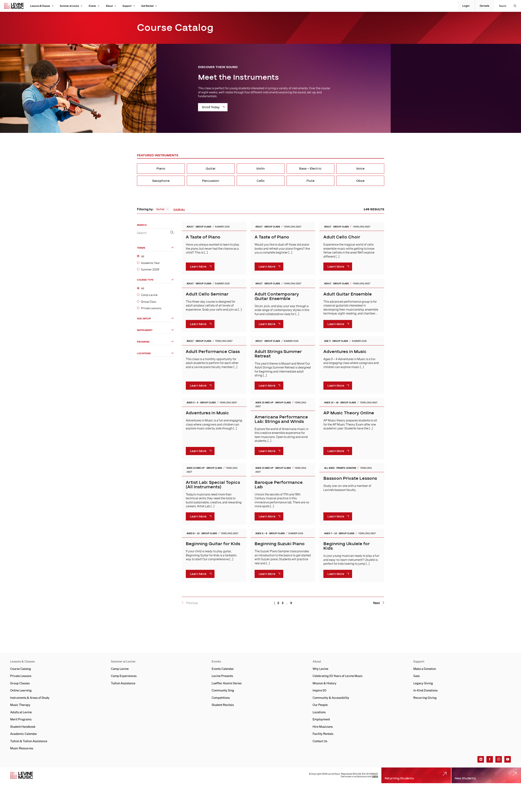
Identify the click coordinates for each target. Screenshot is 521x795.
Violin (260, 168)
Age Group (144, 318)
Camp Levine (149, 295)
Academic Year (150, 263)
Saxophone (161, 181)
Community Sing (223, 690)
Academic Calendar (23, 733)
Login (466, 6)
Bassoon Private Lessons (350, 478)
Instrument (144, 330)
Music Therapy (20, 704)
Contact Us (320, 741)
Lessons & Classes (40, 6)
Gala (416, 675)
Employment (321, 719)
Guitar (211, 168)
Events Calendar (223, 668)
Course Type (145, 280)
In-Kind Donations (425, 690)
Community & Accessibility (331, 697)
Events (92, 6)
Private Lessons (151, 308)
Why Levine (320, 668)
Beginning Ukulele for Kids (346, 546)
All (142, 256)
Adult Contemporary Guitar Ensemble (277, 296)
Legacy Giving (423, 683)
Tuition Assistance (123, 683)
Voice (360, 168)
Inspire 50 (319, 690)
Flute (310, 181)
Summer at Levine (69, 6)
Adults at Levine (21, 712)
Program (143, 341)
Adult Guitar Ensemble (347, 294)
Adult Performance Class (213, 351)
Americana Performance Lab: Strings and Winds (281, 419)
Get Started (147, 6)
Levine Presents (222, 675)
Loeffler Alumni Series (227, 683)
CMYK (375, 776)
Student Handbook (22, 726)
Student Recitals (223, 704)
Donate (484, 6)
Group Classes (20, 683)
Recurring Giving (425, 697)
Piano (161, 168)
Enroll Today (210, 107)
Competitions (221, 697)
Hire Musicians (323, 726)
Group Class (148, 301)
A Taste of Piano (203, 237)
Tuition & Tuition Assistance (28, 741)
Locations (144, 353)
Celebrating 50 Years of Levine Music (338, 675)
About (109, 6)
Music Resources (21, 748)
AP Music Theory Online (348, 413)
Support (127, 6)
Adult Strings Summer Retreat (278, 353)
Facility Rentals (323, 733)
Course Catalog (20, 668)
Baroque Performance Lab (279, 484)
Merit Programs (21, 719)
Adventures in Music (345, 351)
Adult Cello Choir (341, 237)
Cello (261, 181)
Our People (320, 704)
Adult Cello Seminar (207, 294)
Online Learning (21, 690)
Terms (141, 247)
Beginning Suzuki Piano (280, 544)
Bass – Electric (310, 168)
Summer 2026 (150, 269)
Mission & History (324, 683)
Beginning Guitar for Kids (213, 544)
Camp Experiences (124, 675)
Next (376, 603)
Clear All (179, 209)
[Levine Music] (21, 775)
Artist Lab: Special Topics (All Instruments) (213, 484)
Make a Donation (424, 668)
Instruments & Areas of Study (29, 697)
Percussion (210, 181)
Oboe (360, 181)
